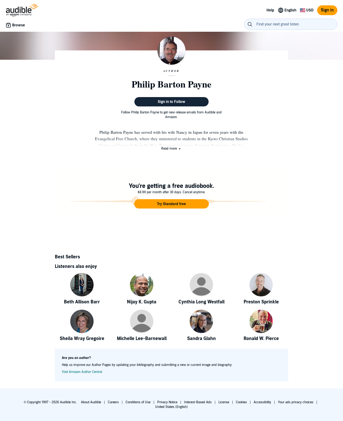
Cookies (241, 402)
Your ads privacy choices (295, 402)
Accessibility (262, 402)
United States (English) (171, 407)
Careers (113, 402)
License (223, 402)
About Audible (91, 402)
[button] (171, 149)
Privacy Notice (167, 402)
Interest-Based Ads (198, 402)
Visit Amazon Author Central (82, 372)
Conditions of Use (138, 402)
